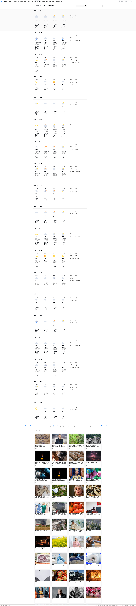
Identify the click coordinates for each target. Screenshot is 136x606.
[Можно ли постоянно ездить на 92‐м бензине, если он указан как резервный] (42, 595)
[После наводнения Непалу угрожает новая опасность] (59, 527)
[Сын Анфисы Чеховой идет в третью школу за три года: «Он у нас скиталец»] (76, 544)
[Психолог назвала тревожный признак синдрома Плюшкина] (93, 493)
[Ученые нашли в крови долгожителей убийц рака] (42, 476)
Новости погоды (93, 425)
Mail (1, 605)
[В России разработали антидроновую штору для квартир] (42, 578)
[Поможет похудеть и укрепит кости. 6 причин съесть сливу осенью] (93, 476)
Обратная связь (121, 605)
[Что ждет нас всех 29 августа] (93, 459)
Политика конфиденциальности (103, 605)
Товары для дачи (108, 425)
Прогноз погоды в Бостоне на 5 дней (48, 425)
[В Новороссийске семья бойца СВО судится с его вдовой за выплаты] (93, 544)
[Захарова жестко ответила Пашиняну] (76, 493)
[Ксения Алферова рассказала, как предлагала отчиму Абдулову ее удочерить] (76, 595)
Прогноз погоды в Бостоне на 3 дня (32, 425)
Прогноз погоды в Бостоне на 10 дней (80, 425)
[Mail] (1, 1)
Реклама (9, 605)
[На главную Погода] (4, 1)
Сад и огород (100, 425)
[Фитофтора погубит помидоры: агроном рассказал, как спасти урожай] (76, 510)
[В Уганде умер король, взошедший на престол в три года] (76, 476)
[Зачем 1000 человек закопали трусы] (59, 493)
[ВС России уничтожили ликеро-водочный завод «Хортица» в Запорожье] (42, 527)
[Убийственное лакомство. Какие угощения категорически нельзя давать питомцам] (59, 459)
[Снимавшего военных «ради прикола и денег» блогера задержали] (76, 561)
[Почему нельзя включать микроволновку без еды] (42, 544)
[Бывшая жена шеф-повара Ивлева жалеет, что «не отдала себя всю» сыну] (59, 595)
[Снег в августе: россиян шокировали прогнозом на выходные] (93, 527)
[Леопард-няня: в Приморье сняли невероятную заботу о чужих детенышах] (76, 442)
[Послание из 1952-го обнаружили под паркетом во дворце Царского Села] (42, 442)
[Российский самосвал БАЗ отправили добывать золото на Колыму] (76, 578)
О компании (5, 605)
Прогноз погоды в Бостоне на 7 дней (64, 425)
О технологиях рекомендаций (113, 605)
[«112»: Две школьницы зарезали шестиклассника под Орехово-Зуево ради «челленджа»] (42, 459)
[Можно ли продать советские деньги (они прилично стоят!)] (42, 561)
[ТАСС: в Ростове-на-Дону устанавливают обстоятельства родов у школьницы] (42, 493)
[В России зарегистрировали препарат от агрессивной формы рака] (59, 561)
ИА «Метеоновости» (132, 605)
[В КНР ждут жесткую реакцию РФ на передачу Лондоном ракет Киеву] (59, 510)
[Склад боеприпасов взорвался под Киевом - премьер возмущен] (93, 578)
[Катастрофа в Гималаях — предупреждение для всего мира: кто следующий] (93, 442)
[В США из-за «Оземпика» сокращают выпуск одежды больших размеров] (42, 510)
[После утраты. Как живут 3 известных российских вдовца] (59, 442)
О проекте (95, 605)
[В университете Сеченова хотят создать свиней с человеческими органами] (76, 459)
